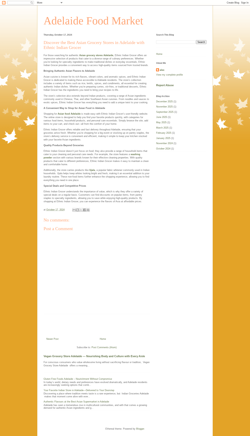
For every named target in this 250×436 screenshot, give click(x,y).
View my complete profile (169, 74)
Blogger (140, 428)
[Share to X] (81, 210)
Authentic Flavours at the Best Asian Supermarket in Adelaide (76, 401)
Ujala (92, 170)
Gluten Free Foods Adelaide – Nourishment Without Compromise (78, 379)
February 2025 (163, 132)
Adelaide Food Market (93, 21)
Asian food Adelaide (69, 113)
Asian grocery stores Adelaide (96, 55)
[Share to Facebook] (84, 210)
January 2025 (163, 138)
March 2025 (162, 127)
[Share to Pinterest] (88, 210)
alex (162, 70)
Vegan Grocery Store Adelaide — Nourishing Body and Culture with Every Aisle (94, 356)
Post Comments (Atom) (104, 347)
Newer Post (52, 339)
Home (103, 339)
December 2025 (164, 101)
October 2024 (163, 148)
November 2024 (164, 143)
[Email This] (74, 210)
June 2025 (161, 117)
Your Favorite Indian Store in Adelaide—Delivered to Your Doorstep (79, 390)
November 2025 (164, 106)
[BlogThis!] (77, 210)
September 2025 (164, 112)
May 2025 (161, 122)
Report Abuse (165, 85)
